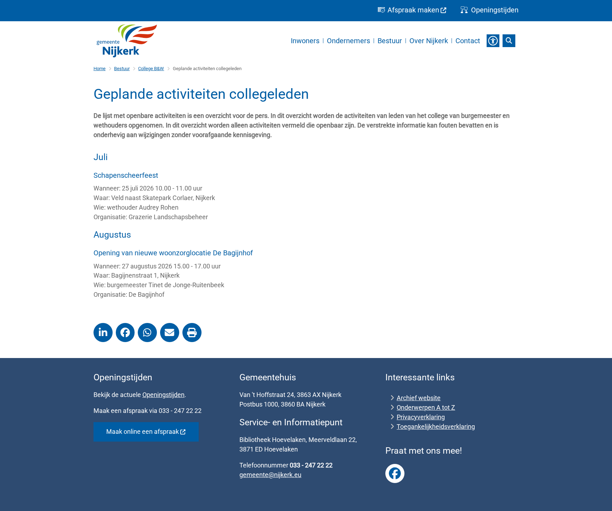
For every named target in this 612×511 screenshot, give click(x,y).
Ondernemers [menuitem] (348, 40)
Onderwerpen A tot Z (426, 407)
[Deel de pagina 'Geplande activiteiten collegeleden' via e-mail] (169, 332)
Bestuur (122, 68)
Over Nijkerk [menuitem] (428, 40)
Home (100, 68)
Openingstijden (163, 394)
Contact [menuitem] (467, 40)
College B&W (151, 68)
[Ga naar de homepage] (127, 40)
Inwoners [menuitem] (305, 40)
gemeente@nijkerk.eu (270, 474)
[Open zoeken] (509, 40)
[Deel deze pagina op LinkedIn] (103, 332)
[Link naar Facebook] (394, 473)
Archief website (419, 398)
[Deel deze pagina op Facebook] (125, 332)
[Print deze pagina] (192, 332)
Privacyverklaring (421, 417)
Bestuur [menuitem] (390, 40)
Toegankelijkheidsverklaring (436, 426)
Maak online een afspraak (142, 431)
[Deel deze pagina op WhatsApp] (147, 332)
